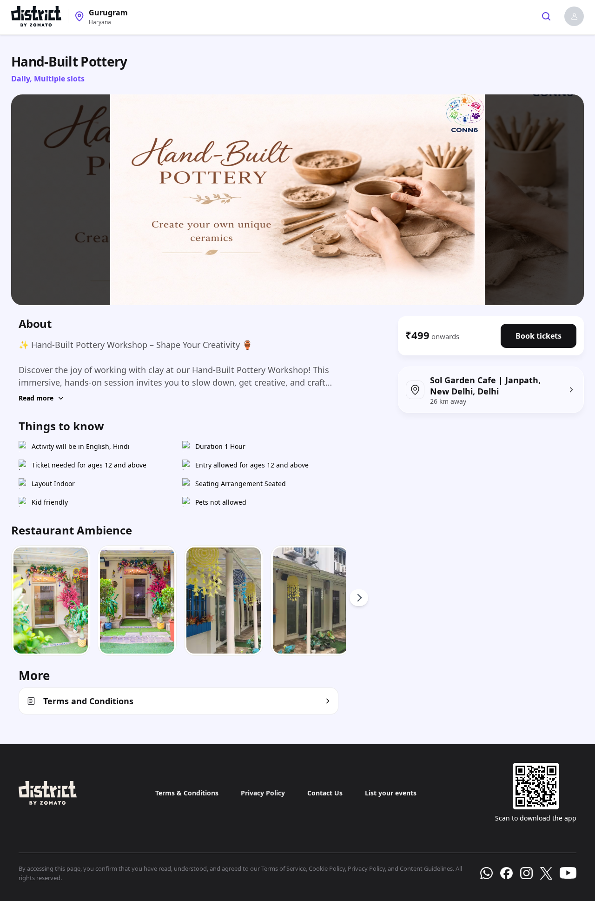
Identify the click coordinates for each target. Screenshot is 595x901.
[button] (574, 16)
